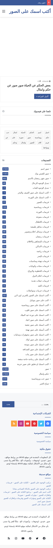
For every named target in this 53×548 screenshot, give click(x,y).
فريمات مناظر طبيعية (39, 226)
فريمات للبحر (43, 256)
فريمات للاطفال (42, 221)
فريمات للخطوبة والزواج (38, 271)
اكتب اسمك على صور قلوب (37, 310)
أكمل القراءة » (42, 96)
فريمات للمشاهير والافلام (38, 241)
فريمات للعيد (43, 285)
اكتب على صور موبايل (39, 300)
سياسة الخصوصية (44, 441)
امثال (15, 132)
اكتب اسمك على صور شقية (37, 325)
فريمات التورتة (42, 212)
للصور (32, 142)
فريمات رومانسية (41, 207)
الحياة (23, 132)
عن (7, 137)
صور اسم (45, 169)
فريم (47, 142)
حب (7, 132)
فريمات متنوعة (42, 217)
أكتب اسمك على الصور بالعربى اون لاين (31, 295)
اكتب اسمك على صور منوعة (36, 344)
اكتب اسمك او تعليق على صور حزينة (33, 364)
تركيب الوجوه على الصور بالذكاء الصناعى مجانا (32, 489)
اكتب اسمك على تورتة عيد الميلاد (34, 315)
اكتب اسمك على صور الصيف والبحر (33, 192)
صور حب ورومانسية (40, 378)
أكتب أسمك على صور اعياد (37, 320)
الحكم (31, 132)
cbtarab (45, 81)
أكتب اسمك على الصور (41, 504)
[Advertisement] (26, 47)
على (13, 137)
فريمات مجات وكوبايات (39, 266)
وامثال (23, 142)
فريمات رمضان (42, 236)
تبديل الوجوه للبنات (41, 188)
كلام (39, 142)
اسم (39, 132)
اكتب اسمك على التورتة (38, 197)
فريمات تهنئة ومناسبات (39, 261)
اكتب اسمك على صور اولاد (37, 339)
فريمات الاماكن (42, 246)
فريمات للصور (43, 202)
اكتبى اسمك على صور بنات (37, 354)
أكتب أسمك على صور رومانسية (35, 305)
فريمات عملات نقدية (40, 280)
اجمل (47, 132)
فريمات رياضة (43, 251)
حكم (47, 137)
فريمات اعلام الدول (40, 276)
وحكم (15, 142)
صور (29, 137)
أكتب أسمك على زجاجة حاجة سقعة (33, 359)
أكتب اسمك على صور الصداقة (36, 349)
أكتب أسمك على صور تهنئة (37, 329)
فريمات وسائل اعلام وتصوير (37, 231)
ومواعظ (46, 147)
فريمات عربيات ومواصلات (37, 290)
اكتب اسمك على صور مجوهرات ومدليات (31, 334)
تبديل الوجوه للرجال (40, 183)
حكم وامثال (44, 373)
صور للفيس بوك (42, 173)
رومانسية (38, 137)
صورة (21, 137)
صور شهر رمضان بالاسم (38, 178)
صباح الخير (44, 383)
